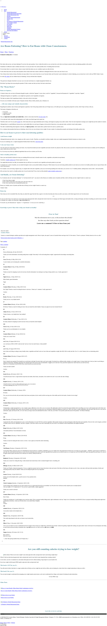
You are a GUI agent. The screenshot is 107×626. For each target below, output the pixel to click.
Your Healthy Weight (12, 22)
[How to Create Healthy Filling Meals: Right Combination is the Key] (17, 588)
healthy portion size (10, 160)
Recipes (9, 16)
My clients (7, 76)
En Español (9, 24)
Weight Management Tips (13, 14)
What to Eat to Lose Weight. (7, 597)
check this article (39, 141)
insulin (18, 121)
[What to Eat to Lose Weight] (8, 595)
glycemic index (42, 116)
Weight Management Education (14, 13)
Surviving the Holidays (12, 30)
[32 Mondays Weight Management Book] (10, 602)
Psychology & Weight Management (15, 21)
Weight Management (11, 12)
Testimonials (7, 37)
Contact (6, 38)
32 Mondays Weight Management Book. (10, 604)
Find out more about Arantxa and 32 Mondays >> (12, 237)
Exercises (9, 25)
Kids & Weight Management (13, 17)
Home (5, 9)
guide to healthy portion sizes (54, 171)
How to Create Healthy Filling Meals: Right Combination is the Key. (16, 590)
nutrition (5, 241)
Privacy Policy (7, 622)
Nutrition (9, 28)
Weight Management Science (13, 29)
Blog (5, 11)
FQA (8, 20)
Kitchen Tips (10, 18)
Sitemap (13, 622)
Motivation (9, 26)
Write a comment (4, 244)
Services (6, 35)
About (5, 31)
